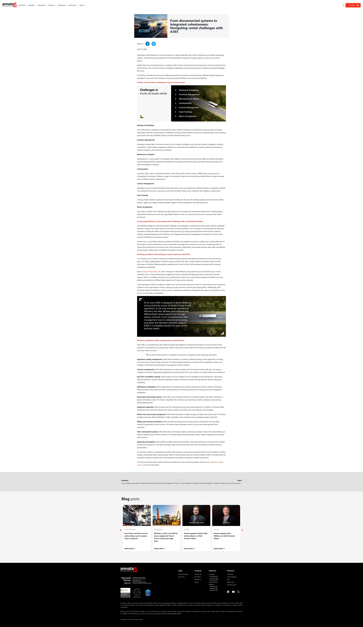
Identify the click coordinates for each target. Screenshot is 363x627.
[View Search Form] (344, 5)
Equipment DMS (214, 590)
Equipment (211, 584)
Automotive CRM (214, 578)
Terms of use (181, 577)
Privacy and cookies (183, 574)
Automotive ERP (214, 576)
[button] (147, 44)
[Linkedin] (228, 591)
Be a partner (198, 577)
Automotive (212, 574)
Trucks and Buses (213, 582)
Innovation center (231, 584)
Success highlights (231, 577)
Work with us (198, 579)
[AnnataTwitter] (238, 591)
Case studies (230, 574)
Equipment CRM (214, 588)
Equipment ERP (213, 586)
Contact (352, 5)
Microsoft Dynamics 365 (151, 271)
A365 (139, 259)
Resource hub (230, 582)
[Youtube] (233, 591)
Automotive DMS (214, 580)
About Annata (198, 574)
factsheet (213, 462)
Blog (228, 579)
